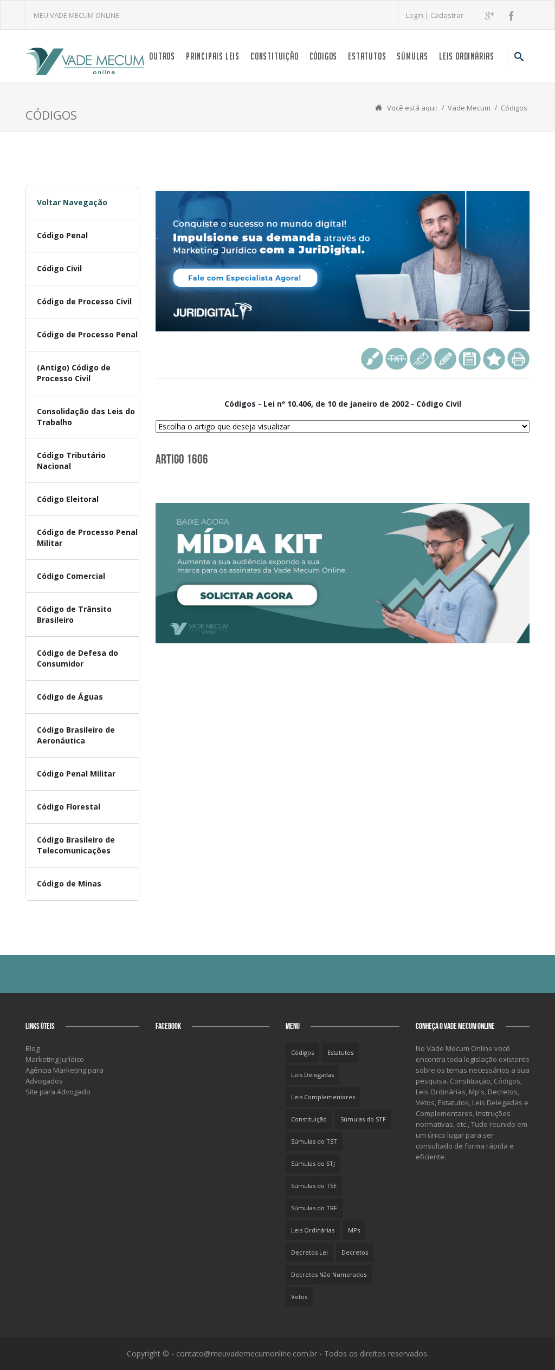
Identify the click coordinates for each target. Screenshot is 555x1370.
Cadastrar (446, 15)
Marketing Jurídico (54, 1059)
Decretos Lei (309, 1252)
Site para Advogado (58, 1092)
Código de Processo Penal (87, 334)
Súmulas (412, 56)
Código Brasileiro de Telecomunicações (76, 845)
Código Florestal (68, 806)
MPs (354, 1230)
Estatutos (367, 56)
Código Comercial (71, 576)
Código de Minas (69, 883)
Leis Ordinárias (466, 56)
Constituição (274, 56)
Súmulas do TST (314, 1141)
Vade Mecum (469, 108)
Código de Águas (70, 696)
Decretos (354, 1252)
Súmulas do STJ (313, 1163)
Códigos (323, 56)
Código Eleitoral (68, 499)
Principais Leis (213, 56)
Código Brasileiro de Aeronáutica (76, 735)
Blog (32, 1048)
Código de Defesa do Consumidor (77, 658)
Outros (162, 56)
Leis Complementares (323, 1097)
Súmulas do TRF (314, 1208)
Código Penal (62, 235)
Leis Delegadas (312, 1075)
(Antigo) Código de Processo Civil (74, 372)
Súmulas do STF (363, 1119)
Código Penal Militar (76, 773)
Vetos (299, 1297)
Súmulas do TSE (314, 1186)
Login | (418, 15)
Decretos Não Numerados (328, 1274)
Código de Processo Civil (84, 301)
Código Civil (59, 268)
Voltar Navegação (72, 202)
